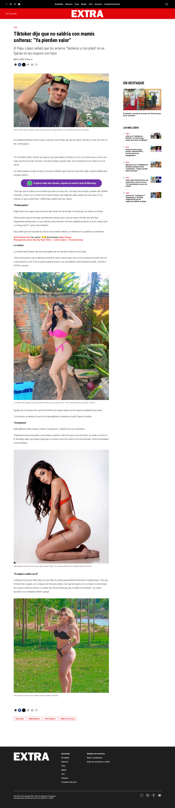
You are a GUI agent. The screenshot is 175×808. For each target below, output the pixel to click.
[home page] (87, 13)
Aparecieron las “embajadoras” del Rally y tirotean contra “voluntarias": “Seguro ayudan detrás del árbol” (137, 168)
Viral (90, 4)
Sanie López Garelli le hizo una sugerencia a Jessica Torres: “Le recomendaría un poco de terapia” (137, 183)
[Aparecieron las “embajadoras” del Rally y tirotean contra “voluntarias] (156, 164)
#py (34, 240)
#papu (61, 237)
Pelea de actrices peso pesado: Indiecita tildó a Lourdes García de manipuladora (134, 152)
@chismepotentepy (22, 237)
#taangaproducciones (23, 240)
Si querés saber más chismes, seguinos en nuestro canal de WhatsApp (64, 183)
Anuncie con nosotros (96, 754)
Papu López (20, 719)
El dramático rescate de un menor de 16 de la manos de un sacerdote (142, 115)
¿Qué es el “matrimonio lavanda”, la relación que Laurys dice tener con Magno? (136, 138)
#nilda (48, 240)
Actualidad (59, 4)
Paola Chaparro (50, 719)
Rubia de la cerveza (68, 719)
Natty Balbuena (34, 719)
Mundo (83, 4)
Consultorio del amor (112, 4)
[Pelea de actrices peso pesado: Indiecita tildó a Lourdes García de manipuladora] (156, 149)
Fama (77, 4)
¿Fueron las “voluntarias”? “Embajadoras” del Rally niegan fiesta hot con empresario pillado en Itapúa (136, 198)
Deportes (68, 4)
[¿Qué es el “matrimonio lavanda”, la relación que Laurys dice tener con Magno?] (156, 136)
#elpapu (68, 237)
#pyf (39, 240)
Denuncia (98, 4)
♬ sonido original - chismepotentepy (67, 240)
